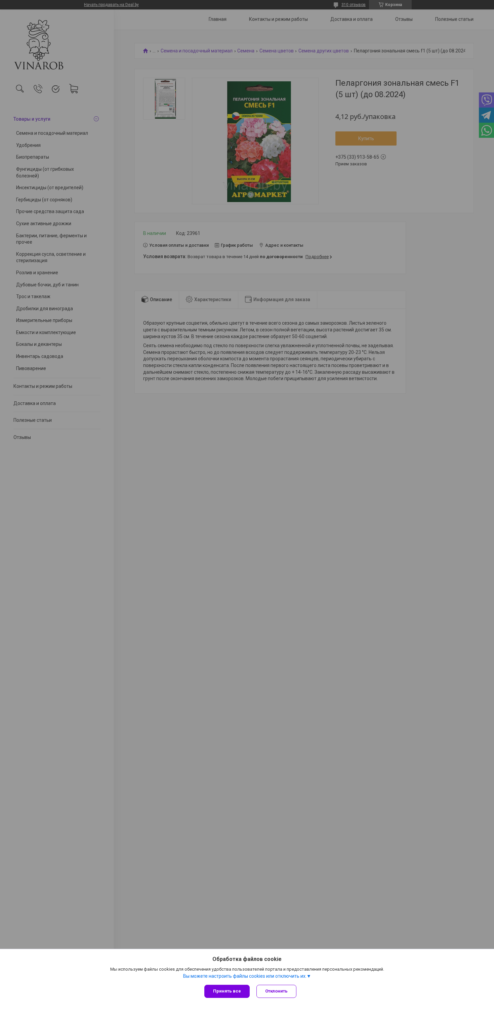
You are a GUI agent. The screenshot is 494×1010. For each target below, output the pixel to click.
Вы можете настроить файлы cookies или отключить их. (244, 976)
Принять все (227, 991)
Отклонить (276, 991)
